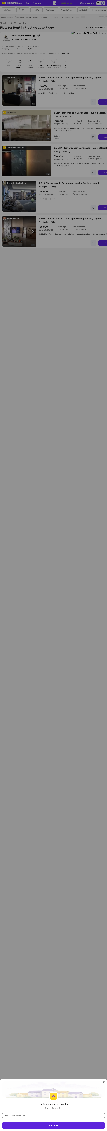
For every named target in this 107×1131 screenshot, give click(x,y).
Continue (53, 1125)
